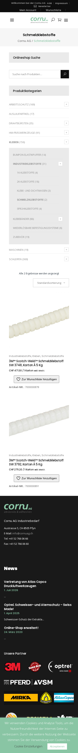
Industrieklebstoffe (27, 164)
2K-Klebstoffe (25, 181)
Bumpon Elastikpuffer (27, 155)
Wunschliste (53, 10)
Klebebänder (21, 219)
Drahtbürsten (18, 123)
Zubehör (18, 237)
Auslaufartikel (19, 114)
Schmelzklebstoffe (30, 199)
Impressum (61, 3)
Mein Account (28, 10)
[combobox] (51, 282)
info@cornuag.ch (22, 533)
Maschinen (16, 250)
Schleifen (15, 259)
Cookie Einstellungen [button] (28, 746)
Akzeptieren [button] (57, 746)
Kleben (14, 142)
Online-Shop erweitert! (21, 628)
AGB (49, 3)
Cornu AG (24, 40)
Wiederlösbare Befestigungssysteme (36, 228)
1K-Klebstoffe (25, 172)
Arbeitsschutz (19, 104)
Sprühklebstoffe (27, 208)
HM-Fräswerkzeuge (22, 132)
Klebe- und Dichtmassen (32, 190)
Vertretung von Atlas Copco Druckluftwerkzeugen (25, 584)
